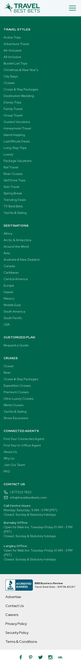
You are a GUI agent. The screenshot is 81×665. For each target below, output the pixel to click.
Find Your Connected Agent (24, 439)
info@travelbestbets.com (28, 498)
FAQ (7, 471)
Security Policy (16, 632)
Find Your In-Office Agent (22, 445)
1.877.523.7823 (20, 492)
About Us (10, 452)
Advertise (13, 596)
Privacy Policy (16, 623)
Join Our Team (14, 465)
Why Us (9, 458)
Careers (11, 614)
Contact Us (14, 605)
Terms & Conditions (21, 641)
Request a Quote (16, 345)
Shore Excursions (16, 418)
